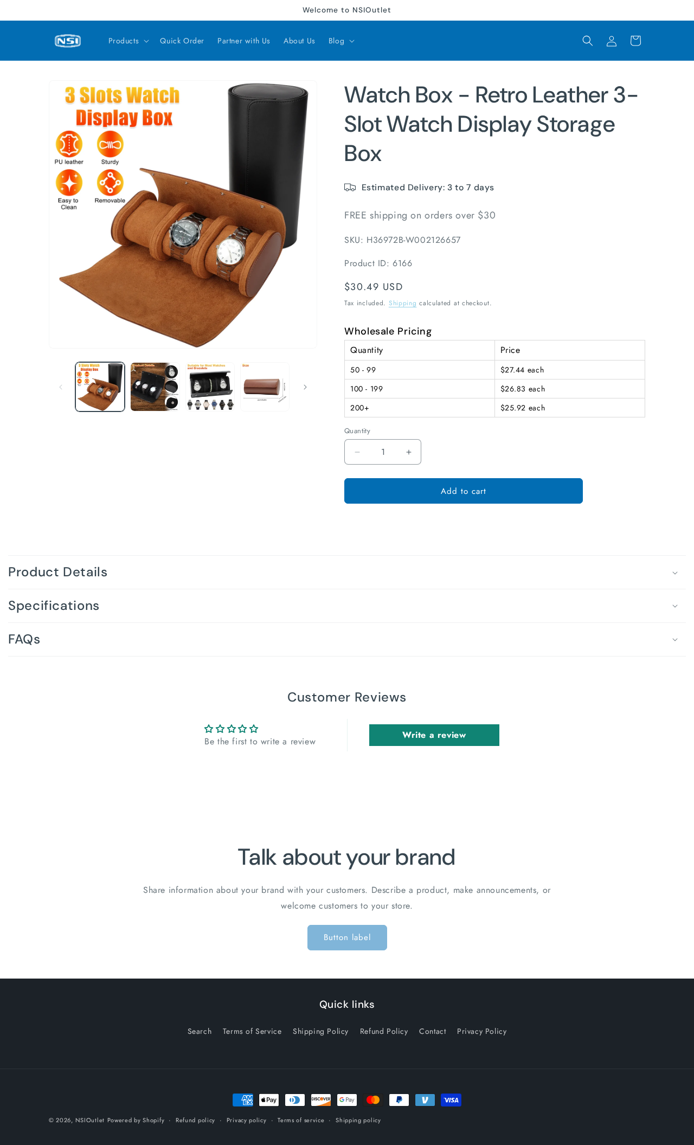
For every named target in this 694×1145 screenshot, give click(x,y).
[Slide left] (61, 387)
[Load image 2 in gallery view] (154, 386)
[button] (128, 40)
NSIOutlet (90, 1120)
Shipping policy (358, 1119)
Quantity (357, 431)
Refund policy (195, 1119)
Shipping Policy (321, 1031)
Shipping (403, 303)
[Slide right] (305, 387)
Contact (432, 1031)
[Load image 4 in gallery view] (265, 386)
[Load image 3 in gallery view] (210, 386)
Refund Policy (384, 1031)
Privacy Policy (481, 1031)
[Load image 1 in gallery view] (100, 386)
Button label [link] (347, 937)
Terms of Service (252, 1031)
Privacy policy (247, 1119)
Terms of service (301, 1119)
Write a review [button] (434, 735)
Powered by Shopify (136, 1120)
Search (200, 1031)
